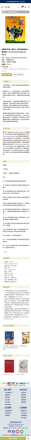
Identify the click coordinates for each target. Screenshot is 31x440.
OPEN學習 (23, 418)
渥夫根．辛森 (10, 58)
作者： (4, 58)
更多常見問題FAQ (9, 319)
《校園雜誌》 (24, 415)
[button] (18, 7)
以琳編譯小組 (10, 60)
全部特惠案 (8, 413)
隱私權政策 (8, 404)
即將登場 (23, 402)
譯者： (4, 60)
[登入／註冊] (25, 7)
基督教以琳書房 (11, 62)
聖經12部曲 (20, 374)
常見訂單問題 (18, 297)
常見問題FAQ (8, 392)
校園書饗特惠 (8, 410)
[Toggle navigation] (29, 7)
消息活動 (7, 402)
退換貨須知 (24, 315)
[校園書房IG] (9, 432)
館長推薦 (23, 395)
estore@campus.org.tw (17, 424)
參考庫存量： (5, 67)
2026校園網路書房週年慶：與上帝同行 (15, 1)
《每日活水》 (24, 413)
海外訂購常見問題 (23, 317)
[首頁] (5, 7)
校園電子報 (23, 410)
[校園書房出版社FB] (13, 432)
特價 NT (4, 64)
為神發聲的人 (23, 346)
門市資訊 (7, 397)
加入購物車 (7, 74)
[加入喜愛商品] (28, 438)
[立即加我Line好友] (21, 432)
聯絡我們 (7, 395)
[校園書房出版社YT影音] (17, 432)
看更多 (5, 252)
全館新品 (23, 392)
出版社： (4, 62)
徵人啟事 (7, 400)
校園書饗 (23, 400)
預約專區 (7, 415)
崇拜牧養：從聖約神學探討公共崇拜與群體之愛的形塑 (10, 347)
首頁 (3, 12)
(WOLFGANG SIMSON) (20, 58)
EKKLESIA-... (7, 374)
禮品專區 (23, 397)
